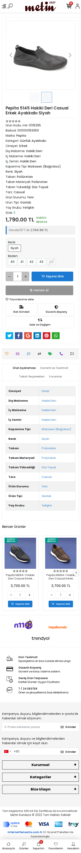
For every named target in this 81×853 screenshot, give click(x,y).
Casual (47, 477)
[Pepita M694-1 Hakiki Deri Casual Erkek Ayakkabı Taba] (61, 553)
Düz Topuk (49, 467)
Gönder (70, 727)
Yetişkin (47, 505)
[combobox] (7, 751)
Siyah (14, 248)
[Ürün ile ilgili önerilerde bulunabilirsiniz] (73, 353)
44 (51, 262)
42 (31, 262)
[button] (11, 55)
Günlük (46, 496)
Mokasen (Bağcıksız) (56, 429)
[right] (76, 573)
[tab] (24, 368)
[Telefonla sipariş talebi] (62, 353)
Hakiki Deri (49, 401)
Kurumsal (40, 764)
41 (22, 262)
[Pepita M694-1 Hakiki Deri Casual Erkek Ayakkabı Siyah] (20, 553)
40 (12, 262)
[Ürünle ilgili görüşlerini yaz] (29, 353)
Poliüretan (49, 448)
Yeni (45, 486)
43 (41, 262)
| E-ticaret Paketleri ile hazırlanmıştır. (40, 834)
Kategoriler (40, 777)
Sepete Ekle (55, 276)
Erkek (45, 391)
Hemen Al (41, 290)
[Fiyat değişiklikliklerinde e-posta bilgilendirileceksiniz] (51, 353)
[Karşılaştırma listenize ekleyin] (40, 353)
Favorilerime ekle (21, 299)
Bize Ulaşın (41, 789)
